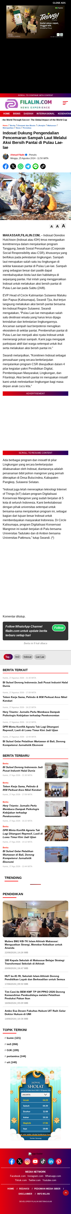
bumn (14, 1037)
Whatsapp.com (53, 1176)
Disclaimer (25, 1194)
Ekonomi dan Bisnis (26, 125)
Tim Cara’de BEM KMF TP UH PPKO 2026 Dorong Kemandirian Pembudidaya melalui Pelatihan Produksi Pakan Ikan (35, 995)
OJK (13, 1050)
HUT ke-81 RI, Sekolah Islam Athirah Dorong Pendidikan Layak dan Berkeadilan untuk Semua (35, 978)
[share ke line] (36, 168)
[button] (51, 226)
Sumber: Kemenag (35, 1138)
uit (12, 1062)
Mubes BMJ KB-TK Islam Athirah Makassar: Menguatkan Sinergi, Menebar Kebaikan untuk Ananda (33, 944)
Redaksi (24, 1188)
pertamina (16, 1056)
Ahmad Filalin (17, 155)
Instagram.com (35, 1176)
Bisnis (16, 113)
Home (6, 113)
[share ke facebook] (6, 168)
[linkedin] (51, 1163)
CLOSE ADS (59, 3)
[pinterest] (59, 1163)
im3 (17, 657)
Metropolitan (8, 128)
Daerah (28, 113)
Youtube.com (49, 1180)
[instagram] (27, 1163)
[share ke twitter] (14, 168)
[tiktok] (43, 1163)
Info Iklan (43, 1194)
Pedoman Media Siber (47, 1188)
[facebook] (12, 1163)
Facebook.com (18, 1176)
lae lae (40, 657)
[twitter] (19, 1163)
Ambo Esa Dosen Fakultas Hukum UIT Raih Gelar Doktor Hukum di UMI (35, 1012)
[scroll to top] (66, 1193)
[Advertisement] (35, 578)
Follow (58, 627)
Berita (12, 125)
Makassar (51, 125)
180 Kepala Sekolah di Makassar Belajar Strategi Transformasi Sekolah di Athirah (34, 962)
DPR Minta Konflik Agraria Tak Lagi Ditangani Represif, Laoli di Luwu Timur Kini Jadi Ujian (23, 834)
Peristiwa (27, 128)
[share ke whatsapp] (21, 168)
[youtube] (35, 1163)
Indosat (27, 657)
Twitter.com (35, 1180)
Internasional (46, 113)
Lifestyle (41, 125)
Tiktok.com (21, 1180)
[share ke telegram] (28, 168)
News (18, 128)
